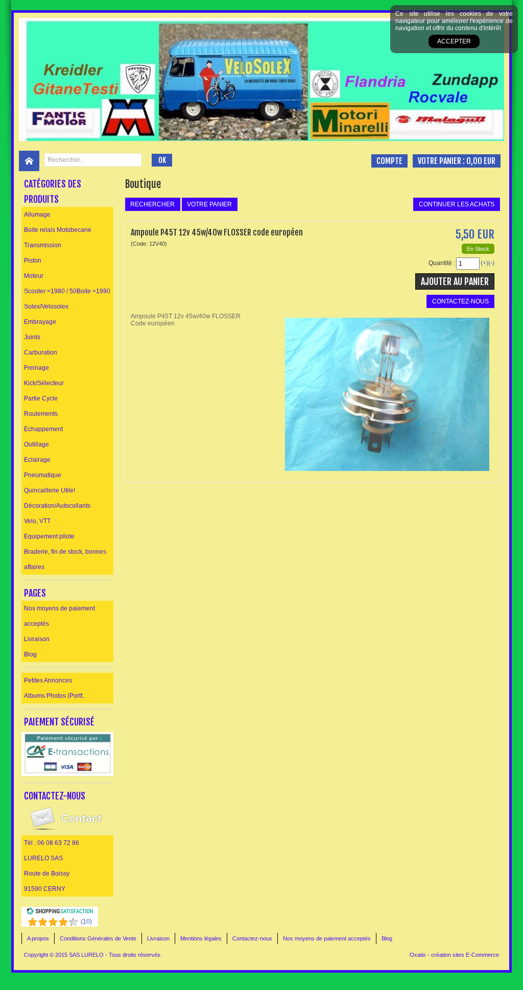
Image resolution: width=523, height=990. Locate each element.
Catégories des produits (52, 191)
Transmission (42, 245)
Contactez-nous (252, 938)
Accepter (454, 41)
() (86, 921)
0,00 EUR (480, 161)
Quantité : (442, 263)
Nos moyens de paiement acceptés (59, 616)
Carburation (40, 352)
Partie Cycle (41, 398)
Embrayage (40, 321)
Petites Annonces (48, 680)
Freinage (36, 367)
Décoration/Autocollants (57, 505)
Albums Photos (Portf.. (54, 695)
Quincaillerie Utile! (49, 490)
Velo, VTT (37, 521)
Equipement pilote (49, 536)
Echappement (43, 429)
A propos (38, 938)
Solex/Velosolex (46, 306)
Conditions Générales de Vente (98, 938)
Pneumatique (42, 475)
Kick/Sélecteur (44, 383)
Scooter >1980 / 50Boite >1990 (67, 291)
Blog (30, 654)
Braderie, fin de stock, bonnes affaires (65, 559)
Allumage (37, 214)
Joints (32, 337)
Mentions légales (201, 938)
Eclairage (37, 459)
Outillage (36, 444)
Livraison (37, 639)
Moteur (33, 275)
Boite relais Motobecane (57, 229)
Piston (32, 260)
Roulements (41, 413)
